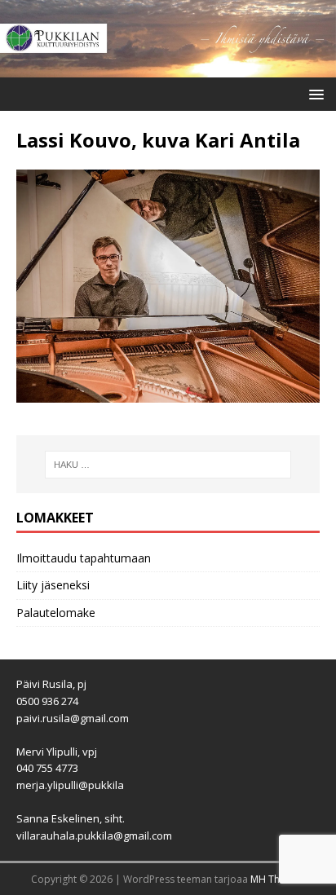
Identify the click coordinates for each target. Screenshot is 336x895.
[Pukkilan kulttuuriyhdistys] (168, 68)
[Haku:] (168, 464)
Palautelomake (55, 612)
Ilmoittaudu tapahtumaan (83, 558)
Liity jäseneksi (53, 585)
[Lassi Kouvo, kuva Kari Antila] (168, 393)
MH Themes (277, 879)
